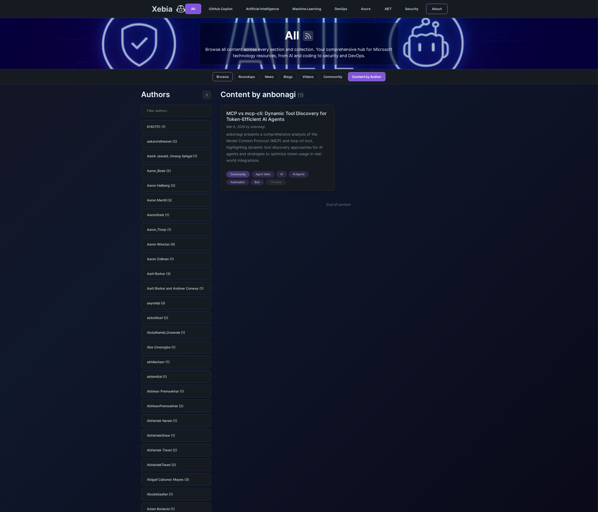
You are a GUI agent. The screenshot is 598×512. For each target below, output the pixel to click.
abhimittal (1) (157, 377)
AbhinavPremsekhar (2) (165, 406)
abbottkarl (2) (157, 318)
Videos (308, 77)
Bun (257, 182)
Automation (237, 182)
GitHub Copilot (220, 9)
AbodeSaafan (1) (160, 494)
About (437, 9)
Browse (223, 77)
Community (333, 77)
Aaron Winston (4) (161, 244)
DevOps (341, 9)
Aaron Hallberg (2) (161, 185)
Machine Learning (306, 9)
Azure (365, 9)
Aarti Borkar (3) (159, 274)
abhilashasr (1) (158, 362)
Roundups (246, 77)
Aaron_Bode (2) (159, 171)
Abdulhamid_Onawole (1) (166, 332)
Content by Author (366, 77)
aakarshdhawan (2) (162, 141)
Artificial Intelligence (262, 9)
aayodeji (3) (156, 303)
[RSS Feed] (308, 36)
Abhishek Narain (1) (162, 421)
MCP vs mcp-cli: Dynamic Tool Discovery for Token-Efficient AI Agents (276, 116)
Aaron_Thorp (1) (159, 229)
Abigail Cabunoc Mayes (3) (168, 479)
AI (281, 174)
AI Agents (299, 174)
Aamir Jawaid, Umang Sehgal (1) (172, 156)
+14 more (276, 182)
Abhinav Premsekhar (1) (165, 391)
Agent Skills (263, 174)
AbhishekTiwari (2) (161, 465)
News (269, 77)
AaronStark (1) (158, 215)
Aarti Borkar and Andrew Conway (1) (175, 288)
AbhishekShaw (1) (161, 435)
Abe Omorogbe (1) (161, 347)
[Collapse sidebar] (207, 95)
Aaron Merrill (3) (159, 200)
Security (411, 9)
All (193, 9)
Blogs (288, 77)
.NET (388, 9)
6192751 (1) (156, 127)
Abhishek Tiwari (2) (162, 450)
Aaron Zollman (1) (160, 259)
